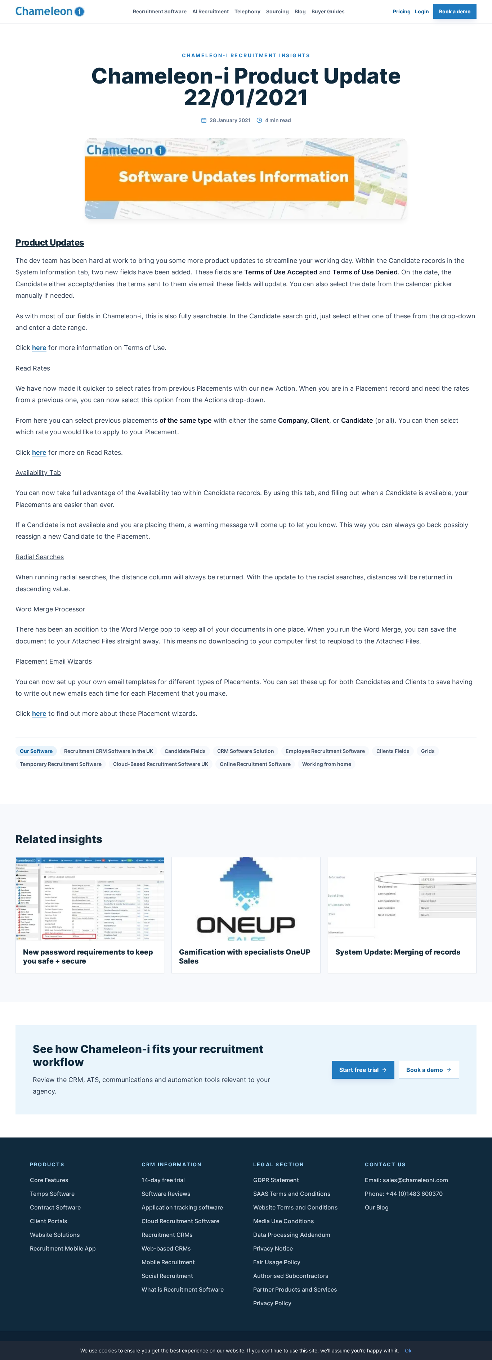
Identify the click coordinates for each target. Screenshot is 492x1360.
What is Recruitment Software (183, 1289)
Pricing (402, 11)
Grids (428, 751)
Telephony (247, 11)
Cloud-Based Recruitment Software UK (160, 764)
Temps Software (52, 1193)
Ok (408, 1350)
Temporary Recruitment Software (61, 764)
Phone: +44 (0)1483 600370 (404, 1193)
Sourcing (277, 11)
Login (422, 11)
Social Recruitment (167, 1275)
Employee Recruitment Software (325, 751)
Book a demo (455, 11)
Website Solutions (55, 1234)
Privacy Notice (273, 1248)
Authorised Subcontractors (290, 1275)
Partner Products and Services (295, 1289)
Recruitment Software (160, 11)
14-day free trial (163, 1180)
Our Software (36, 751)
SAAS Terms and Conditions (292, 1193)
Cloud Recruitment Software (180, 1221)
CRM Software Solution (245, 751)
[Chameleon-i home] (50, 11)
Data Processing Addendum (291, 1234)
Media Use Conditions (283, 1221)
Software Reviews (166, 1193)
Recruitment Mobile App (63, 1248)
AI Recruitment (210, 11)
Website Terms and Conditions (295, 1207)
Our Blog (377, 1207)
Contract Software (55, 1207)
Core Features (49, 1180)
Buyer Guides (328, 11)
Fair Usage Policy (276, 1262)
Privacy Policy (272, 1303)
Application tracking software (182, 1207)
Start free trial (359, 1069)
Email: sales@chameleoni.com (406, 1180)
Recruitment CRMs (167, 1234)
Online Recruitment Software (255, 764)
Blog (300, 11)
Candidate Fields (185, 751)
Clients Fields (393, 751)
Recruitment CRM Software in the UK (108, 751)
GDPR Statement (276, 1180)
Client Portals (48, 1221)
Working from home (326, 764)
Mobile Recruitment (168, 1262)
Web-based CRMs (166, 1248)
